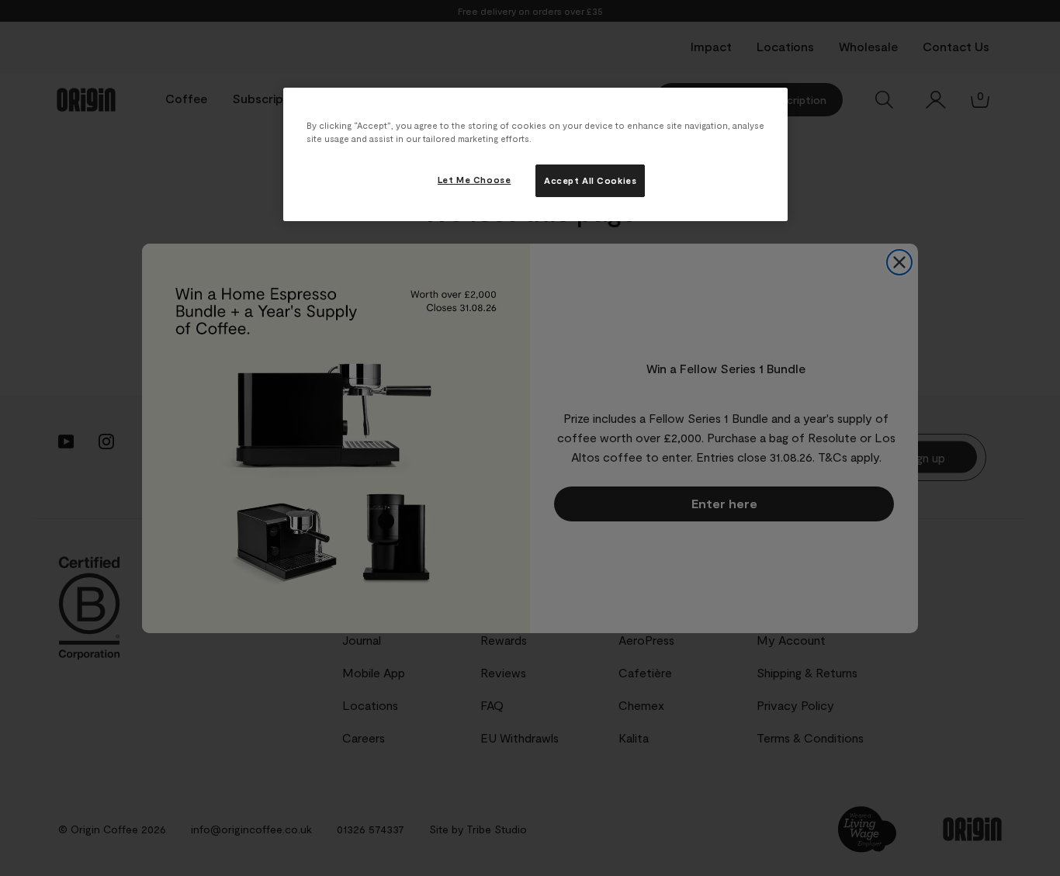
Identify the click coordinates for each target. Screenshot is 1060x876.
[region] (535, 154)
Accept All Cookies (590, 180)
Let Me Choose (474, 180)
